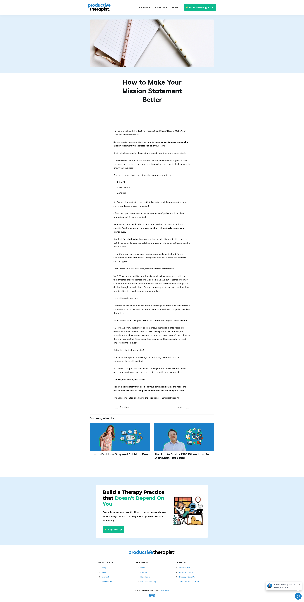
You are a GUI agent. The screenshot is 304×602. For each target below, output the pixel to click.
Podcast (143, 572)
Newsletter (145, 577)
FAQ (104, 567)
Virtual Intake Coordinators (190, 581)
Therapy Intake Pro (187, 577)
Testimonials (107, 581)
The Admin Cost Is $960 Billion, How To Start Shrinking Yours (184, 442)
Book (142, 567)
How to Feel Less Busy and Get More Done (120, 442)
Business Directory (148, 581)
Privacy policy (164, 590)
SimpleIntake (184, 567)
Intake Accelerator (187, 572)
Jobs (104, 572)
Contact (105, 577)
